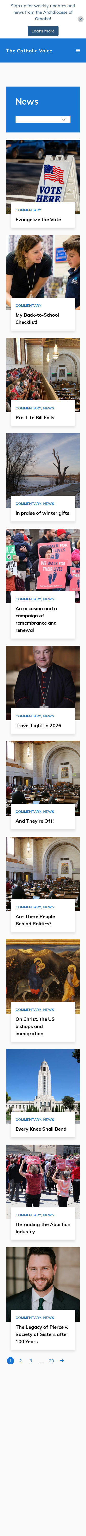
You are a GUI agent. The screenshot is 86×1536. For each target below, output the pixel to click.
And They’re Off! (35, 821)
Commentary (28, 210)
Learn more (43, 31)
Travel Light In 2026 (38, 725)
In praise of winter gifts (42, 513)
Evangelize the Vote (38, 219)
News (48, 408)
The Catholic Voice (29, 51)
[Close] (81, 19)
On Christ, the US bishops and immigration (35, 1026)
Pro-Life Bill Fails (35, 417)
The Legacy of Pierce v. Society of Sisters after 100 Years (42, 1334)
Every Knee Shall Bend (41, 1129)
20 (51, 1360)
